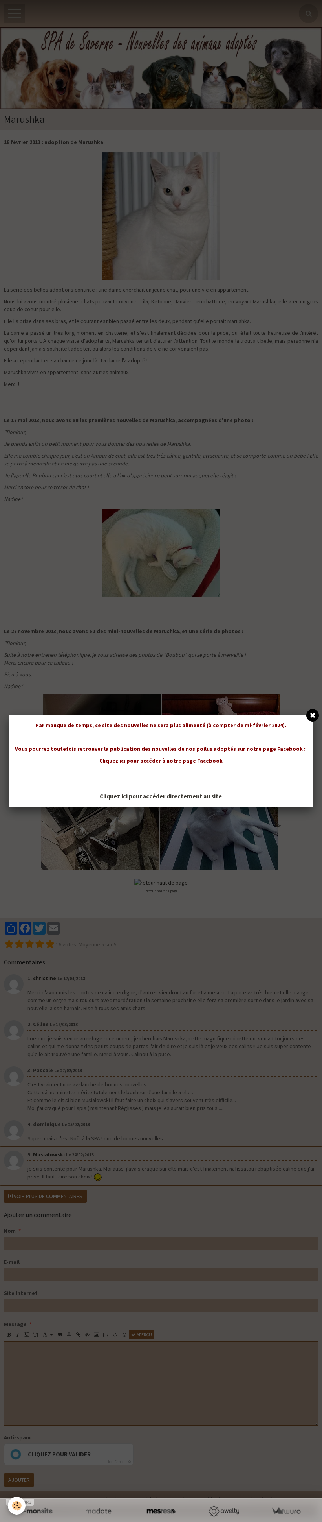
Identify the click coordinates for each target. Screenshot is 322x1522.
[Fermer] (312, 715)
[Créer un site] (36, 1511)
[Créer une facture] (286, 1511)
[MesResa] (161, 1511)
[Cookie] (17, 1506)
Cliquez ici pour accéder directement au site (161, 796)
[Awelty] (224, 1511)
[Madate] (98, 1511)
